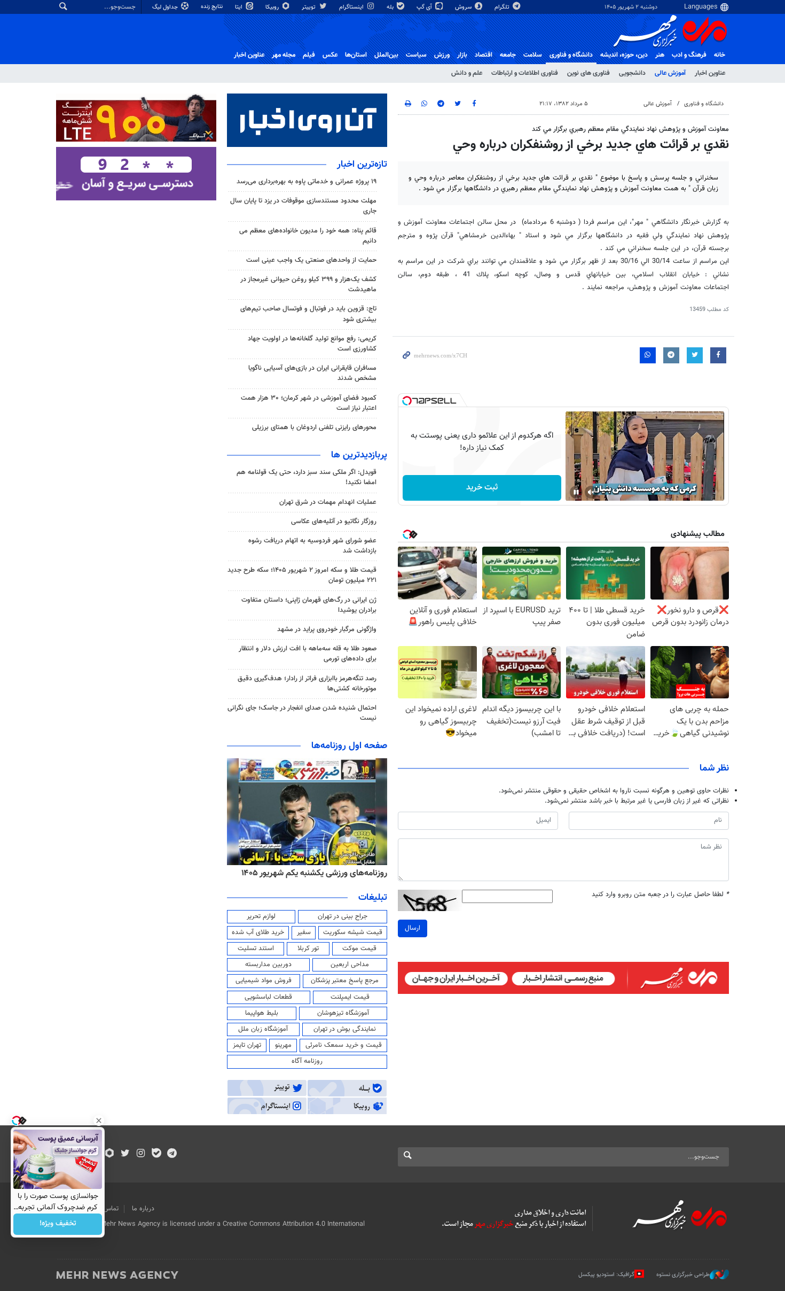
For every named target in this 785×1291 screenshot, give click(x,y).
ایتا (239, 7)
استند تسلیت (256, 948)
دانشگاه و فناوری (571, 55)
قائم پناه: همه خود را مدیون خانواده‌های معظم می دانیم (307, 235)
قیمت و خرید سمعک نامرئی (343, 1045)
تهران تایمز (247, 1045)
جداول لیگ (165, 7)
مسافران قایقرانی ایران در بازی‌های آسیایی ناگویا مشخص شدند (312, 373)
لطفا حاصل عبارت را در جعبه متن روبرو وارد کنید (660, 895)
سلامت (532, 55)
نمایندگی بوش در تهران (344, 1029)
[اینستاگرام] (140, 1154)
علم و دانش (466, 73)
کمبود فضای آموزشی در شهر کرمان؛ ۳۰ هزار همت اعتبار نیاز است (308, 403)
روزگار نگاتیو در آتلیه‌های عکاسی (333, 521)
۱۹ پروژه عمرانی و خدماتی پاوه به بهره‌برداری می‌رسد (306, 181)
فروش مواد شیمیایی (264, 980)
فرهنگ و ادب (689, 55)
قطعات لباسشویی (268, 997)
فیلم (309, 55)
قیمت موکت (359, 948)
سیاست (416, 55)
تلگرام (502, 7)
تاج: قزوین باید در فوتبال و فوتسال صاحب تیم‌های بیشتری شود (308, 314)
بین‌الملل (386, 55)
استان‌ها (356, 55)
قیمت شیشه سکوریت (352, 932)
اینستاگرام (352, 7)
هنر (659, 55)
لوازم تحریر (261, 916)
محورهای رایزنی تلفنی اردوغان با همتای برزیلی (314, 427)
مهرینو (283, 1045)
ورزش (442, 55)
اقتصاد (483, 55)
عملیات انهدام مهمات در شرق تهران (327, 502)
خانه (719, 55)
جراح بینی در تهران (342, 916)
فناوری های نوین (588, 73)
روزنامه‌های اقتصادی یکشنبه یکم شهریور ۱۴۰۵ (310, 873)
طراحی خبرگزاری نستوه (683, 1274)
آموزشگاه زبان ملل (263, 1029)
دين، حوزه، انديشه (624, 55)
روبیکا (272, 7)
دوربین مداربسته (268, 964)
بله (391, 7)
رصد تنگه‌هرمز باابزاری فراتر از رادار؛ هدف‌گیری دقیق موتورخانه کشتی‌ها (307, 683)
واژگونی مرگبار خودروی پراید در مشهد (326, 629)
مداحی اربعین (350, 964)
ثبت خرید (482, 487)
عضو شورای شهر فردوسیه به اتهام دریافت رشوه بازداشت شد (312, 545)
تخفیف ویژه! (58, 1224)
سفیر (304, 932)
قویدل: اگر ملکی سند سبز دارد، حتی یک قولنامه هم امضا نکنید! (306, 477)
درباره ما (143, 1208)
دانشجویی (632, 73)
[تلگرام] (171, 1154)
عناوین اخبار (710, 73)
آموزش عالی (670, 73)
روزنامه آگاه (307, 1061)
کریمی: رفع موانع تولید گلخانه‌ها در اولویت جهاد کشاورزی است (312, 343)
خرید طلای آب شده (258, 932)
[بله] (156, 1154)
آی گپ (425, 7)
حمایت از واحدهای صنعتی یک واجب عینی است (311, 260)
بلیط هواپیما (261, 1013)
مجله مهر (283, 55)
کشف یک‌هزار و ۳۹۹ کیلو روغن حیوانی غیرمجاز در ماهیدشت (308, 284)
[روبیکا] (109, 1154)
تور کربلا (308, 948)
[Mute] (591, 492)
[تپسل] (407, 400)
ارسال (412, 928)
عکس (330, 55)
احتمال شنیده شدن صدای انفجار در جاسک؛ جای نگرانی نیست (301, 713)
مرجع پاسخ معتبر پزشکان (345, 980)
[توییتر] (125, 1154)
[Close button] (98, 1120)
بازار (462, 55)
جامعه (508, 55)
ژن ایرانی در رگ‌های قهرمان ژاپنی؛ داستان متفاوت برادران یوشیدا (308, 605)
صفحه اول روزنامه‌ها (349, 746)
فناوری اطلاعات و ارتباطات (524, 73)
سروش (464, 7)
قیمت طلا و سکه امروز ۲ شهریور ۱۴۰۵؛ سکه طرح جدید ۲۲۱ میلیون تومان (301, 575)
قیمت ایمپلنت (350, 997)
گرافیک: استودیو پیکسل (606, 1274)
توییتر (309, 7)
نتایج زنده (212, 6)
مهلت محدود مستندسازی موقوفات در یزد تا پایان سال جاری (303, 206)
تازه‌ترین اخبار (362, 165)
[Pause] (576, 492)
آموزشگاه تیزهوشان (343, 1013)
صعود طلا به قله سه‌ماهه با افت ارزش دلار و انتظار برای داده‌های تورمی (307, 653)
